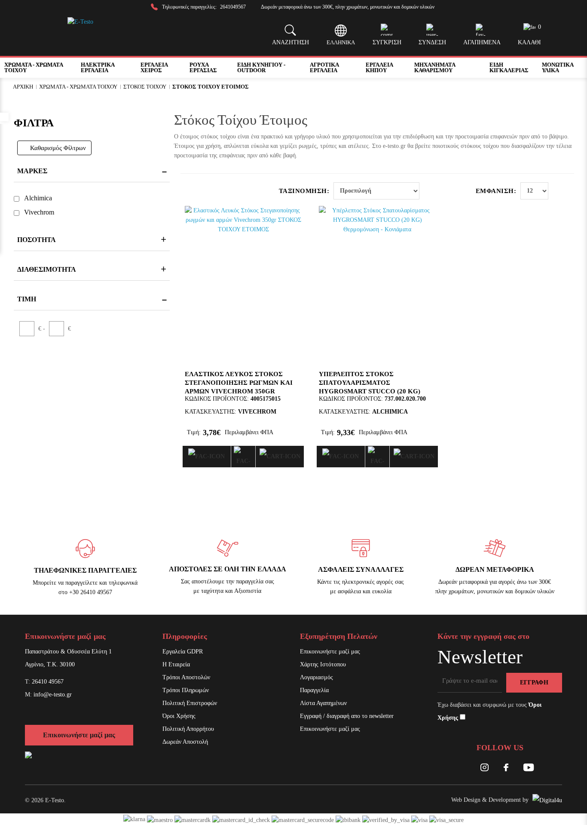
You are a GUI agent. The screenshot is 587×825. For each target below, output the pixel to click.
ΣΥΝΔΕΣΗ (432, 42)
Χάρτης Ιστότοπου (323, 664)
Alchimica (38, 198)
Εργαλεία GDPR (182, 651)
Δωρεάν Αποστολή (185, 742)
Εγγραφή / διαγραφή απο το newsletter (347, 716)
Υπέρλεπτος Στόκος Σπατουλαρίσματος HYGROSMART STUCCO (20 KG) (369, 383)
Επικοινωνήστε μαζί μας (79, 735)
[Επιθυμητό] (243, 456)
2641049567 (233, 7)
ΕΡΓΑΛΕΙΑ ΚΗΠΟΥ (379, 67)
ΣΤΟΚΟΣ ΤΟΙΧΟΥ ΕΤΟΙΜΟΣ (210, 86)
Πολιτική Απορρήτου (188, 729)
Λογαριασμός (316, 677)
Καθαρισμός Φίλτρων (58, 147)
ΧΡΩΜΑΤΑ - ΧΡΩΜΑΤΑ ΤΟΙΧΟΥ (33, 67)
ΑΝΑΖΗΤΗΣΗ (290, 42)
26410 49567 (48, 681)
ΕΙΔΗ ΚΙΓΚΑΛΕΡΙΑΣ (509, 67)
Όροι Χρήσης (179, 716)
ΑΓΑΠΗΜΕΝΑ (482, 42)
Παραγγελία (314, 690)
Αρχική (23, 86)
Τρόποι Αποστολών (186, 677)
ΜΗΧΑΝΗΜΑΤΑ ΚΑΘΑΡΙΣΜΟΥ (434, 67)
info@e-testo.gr (53, 694)
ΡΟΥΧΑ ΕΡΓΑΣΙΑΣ (203, 67)
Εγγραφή (534, 682)
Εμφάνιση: (496, 190)
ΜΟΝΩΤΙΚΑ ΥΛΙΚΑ (557, 67)
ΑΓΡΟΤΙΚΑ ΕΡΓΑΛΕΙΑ (324, 67)
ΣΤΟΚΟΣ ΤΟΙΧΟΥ (144, 86)
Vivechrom (39, 212)
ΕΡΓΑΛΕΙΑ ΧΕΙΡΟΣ (154, 67)
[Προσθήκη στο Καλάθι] (280, 456)
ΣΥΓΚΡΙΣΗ (387, 42)
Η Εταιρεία (176, 664)
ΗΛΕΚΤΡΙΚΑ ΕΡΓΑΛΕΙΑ (97, 67)
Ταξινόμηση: (304, 190)
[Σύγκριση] (207, 456)
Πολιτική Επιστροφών (189, 703)
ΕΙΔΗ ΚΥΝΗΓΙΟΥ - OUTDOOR (261, 67)
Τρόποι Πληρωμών (185, 690)
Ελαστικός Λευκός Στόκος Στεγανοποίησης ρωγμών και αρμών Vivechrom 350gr (239, 383)
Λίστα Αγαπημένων (323, 703)
